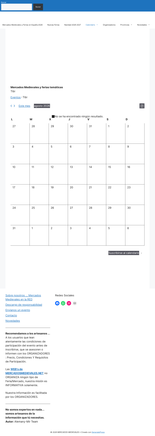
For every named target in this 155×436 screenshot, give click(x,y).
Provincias (124, 25)
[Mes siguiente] (14, 106)
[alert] (77, 116)
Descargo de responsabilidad (23, 304)
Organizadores (109, 25)
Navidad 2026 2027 (72, 25)
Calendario (90, 25)
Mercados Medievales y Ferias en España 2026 (22, 25)
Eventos (16, 97)
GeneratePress (98, 432)
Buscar (3, 2)
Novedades (142, 25)
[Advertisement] (77, 51)
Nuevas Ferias (53, 25)
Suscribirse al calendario (123, 252)
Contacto (11, 315)
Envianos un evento (17, 310)
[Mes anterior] (11, 106)
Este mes (24, 105)
